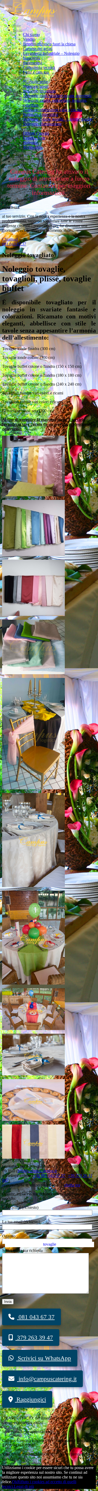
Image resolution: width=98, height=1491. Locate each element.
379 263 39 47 (34, 1337)
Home (17, 25)
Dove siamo (21, 157)
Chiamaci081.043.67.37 (14, 241)
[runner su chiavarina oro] (33, 788)
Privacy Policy (23, 162)
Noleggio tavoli (36, 86)
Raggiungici (30, 1399)
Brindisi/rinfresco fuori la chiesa (49, 44)
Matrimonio (32, 147)
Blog (16, 129)
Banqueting (32, 63)
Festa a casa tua (36, 72)
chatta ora (72, 1185)
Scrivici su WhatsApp (43, 1358)
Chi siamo (31, 34)
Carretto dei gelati (37, 48)
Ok (14, 1482)
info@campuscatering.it (37, 1171)
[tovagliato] (33, 495)
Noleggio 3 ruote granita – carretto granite (57, 119)
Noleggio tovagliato (39, 91)
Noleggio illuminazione (42, 124)
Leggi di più (24, 1486)
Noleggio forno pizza (40, 114)
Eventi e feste (34, 138)
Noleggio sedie (35, 81)
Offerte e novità (36, 133)
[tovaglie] (33, 1157)
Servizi (17, 30)
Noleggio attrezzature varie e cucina (52, 110)
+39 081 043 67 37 (49, 1175)
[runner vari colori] (33, 673)
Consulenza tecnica (39, 67)
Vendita (29, 39)
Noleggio (19, 77)
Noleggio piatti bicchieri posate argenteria (57, 95)
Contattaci (20, 152)
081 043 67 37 (36, 1317)
